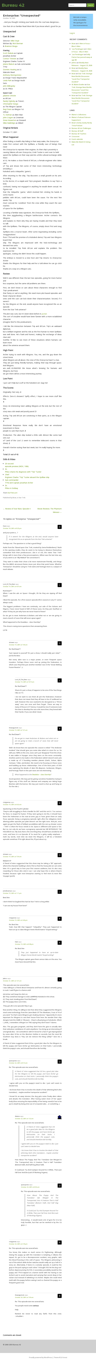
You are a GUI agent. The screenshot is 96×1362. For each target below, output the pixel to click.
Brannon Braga (11, 46)
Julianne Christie (9, 95)
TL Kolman (7, 115)
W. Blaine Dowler (78, 84)
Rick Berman (18, 43)
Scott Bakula (8, 53)
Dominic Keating (10, 69)
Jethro (74, 62)
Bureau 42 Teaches (79, 134)
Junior (44, 314)
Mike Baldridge (9, 123)
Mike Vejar (15, 41)
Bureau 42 (13, 5)
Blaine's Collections (79, 114)
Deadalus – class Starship (41, 774)
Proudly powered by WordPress (40, 1357)
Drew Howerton (9, 120)
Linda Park (7, 80)
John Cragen (8, 117)
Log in (72, 33)
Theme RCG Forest (60, 1357)
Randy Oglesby (9, 101)
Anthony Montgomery (12, 75)
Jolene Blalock (8, 64)
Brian (14, 498)
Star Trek (22, 498)
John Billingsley (9, 86)
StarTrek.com (12, 493)
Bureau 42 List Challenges (81, 128)
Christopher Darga (10, 104)
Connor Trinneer (9, 58)
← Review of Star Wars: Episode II (16, 509)
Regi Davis (7, 109)
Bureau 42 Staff (77, 131)
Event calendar (77, 139)
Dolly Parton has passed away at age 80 (82, 57)
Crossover (76, 136)
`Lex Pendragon (78, 49)
